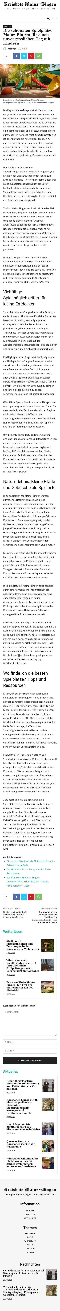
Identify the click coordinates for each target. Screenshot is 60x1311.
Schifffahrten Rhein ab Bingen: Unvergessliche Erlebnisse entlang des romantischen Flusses (28, 881)
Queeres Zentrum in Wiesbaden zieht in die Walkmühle (20, 1144)
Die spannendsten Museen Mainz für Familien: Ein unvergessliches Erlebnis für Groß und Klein (44, 917)
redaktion (12, 48)
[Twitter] (24, 56)
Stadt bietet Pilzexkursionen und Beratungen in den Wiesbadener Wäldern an (22, 945)
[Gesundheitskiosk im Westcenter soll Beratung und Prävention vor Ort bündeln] (48, 1085)
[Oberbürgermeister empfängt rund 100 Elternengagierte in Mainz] (48, 1128)
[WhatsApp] (38, 56)
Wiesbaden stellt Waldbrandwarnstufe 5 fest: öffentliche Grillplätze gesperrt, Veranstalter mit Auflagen (23, 966)
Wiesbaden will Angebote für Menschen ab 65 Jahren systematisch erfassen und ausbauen (22, 1162)
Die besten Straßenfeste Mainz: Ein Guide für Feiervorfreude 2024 (15, 915)
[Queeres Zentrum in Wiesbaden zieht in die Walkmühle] (48, 1146)
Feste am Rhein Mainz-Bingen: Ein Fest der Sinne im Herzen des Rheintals (20, 986)
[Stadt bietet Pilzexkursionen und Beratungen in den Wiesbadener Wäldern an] (47, 945)
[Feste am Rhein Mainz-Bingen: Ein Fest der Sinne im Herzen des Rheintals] (47, 987)
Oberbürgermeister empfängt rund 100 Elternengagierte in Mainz (23, 1127)
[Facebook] (16, 56)
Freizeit (7, 27)
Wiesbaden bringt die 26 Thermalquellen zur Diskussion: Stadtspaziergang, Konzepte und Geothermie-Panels (22, 1107)
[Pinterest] (31, 56)
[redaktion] (5, 48)
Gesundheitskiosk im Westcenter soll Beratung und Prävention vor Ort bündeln (22, 1085)
